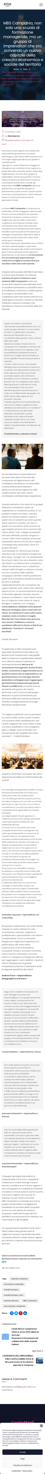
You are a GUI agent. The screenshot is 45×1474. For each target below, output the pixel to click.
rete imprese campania (14, 1306)
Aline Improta (14, 136)
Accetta (23, 1452)
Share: (5, 1313)
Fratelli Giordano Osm (13, 1295)
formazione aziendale (14, 1284)
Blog (25, 69)
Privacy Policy (27, 1471)
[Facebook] (12, 1313)
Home (16, 69)
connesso (17, 1386)
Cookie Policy (16, 1471)
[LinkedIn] (25, 1313)
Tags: (4, 1279)
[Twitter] (16, 1313)
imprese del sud (11, 1300)
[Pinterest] (21, 1313)
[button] (41, 1426)
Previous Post (10, 1324)
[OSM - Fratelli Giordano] (7, 5)
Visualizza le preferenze (22, 1465)
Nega (22, 1459)
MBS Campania (30, 1300)
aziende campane (19, 1278)
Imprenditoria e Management (21, 140)
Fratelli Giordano (11, 1289)
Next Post (37, 1351)
